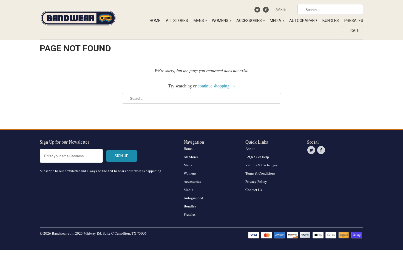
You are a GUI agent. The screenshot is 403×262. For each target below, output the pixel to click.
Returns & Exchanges (261, 165)
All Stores (177, 20)
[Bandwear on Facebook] (266, 11)
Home (155, 20)
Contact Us (253, 189)
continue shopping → (216, 86)
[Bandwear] (78, 17)
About (250, 148)
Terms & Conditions (260, 173)
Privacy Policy (256, 181)
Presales (353, 20)
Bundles (330, 20)
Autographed (303, 20)
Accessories (250, 20)
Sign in (281, 10)
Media (277, 20)
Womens (221, 20)
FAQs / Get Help (257, 156)
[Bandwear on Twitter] (258, 11)
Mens (200, 20)
